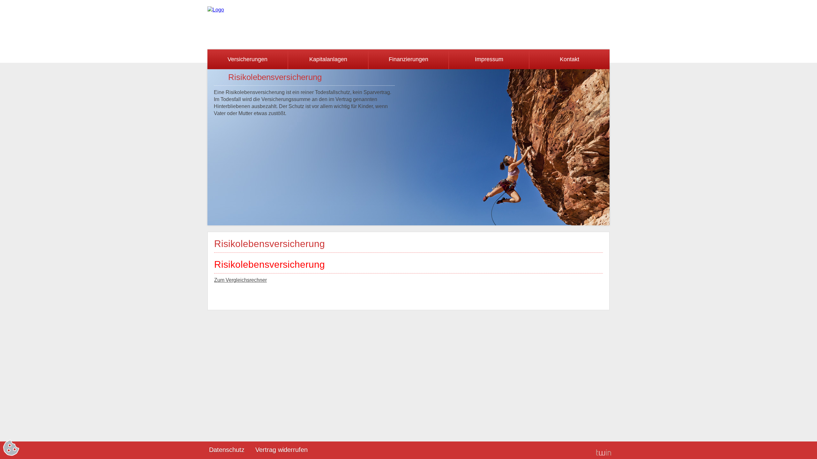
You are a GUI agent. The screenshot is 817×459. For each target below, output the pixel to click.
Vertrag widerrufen (281, 449)
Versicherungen (247, 59)
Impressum (489, 59)
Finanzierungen (408, 59)
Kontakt (569, 59)
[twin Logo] (603, 452)
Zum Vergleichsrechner (240, 280)
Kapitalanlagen (328, 59)
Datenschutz (226, 449)
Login (580, 450)
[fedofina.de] (215, 9)
